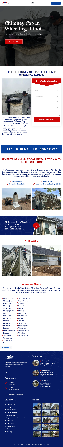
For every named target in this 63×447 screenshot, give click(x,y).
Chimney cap (9, 421)
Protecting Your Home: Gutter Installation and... (46, 384)
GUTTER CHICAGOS (21, 124)
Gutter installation (10, 410)
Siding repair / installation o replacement (17, 418)
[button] (32, 3)
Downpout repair (10, 426)
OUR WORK (31, 241)
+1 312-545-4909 (12, 42)
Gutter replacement (11, 412)
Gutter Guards (9, 423)
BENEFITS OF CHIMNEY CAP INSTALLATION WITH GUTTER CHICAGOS (31, 161)
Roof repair (8, 429)
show (9, 347)
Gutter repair (9, 407)
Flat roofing (8, 432)
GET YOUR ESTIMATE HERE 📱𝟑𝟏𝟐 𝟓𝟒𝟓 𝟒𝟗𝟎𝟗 (31, 149)
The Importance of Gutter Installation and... (46, 374)
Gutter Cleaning (10, 404)
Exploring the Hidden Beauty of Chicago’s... (47, 364)
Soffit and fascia (10, 415)
